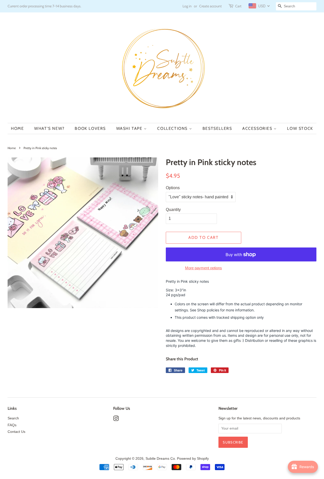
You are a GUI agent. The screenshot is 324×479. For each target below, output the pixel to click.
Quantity (173, 209)
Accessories (258, 128)
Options (173, 188)
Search (13, 418)
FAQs (12, 425)
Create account (210, 6)
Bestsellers (217, 128)
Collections (173, 128)
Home (17, 128)
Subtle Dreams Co (160, 458)
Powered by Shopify (193, 458)
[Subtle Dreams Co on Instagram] (116, 419)
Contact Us (16, 432)
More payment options (203, 268)
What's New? (49, 128)
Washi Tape (130, 128)
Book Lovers (90, 128)
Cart (238, 6)
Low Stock (300, 128)
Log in (187, 6)
